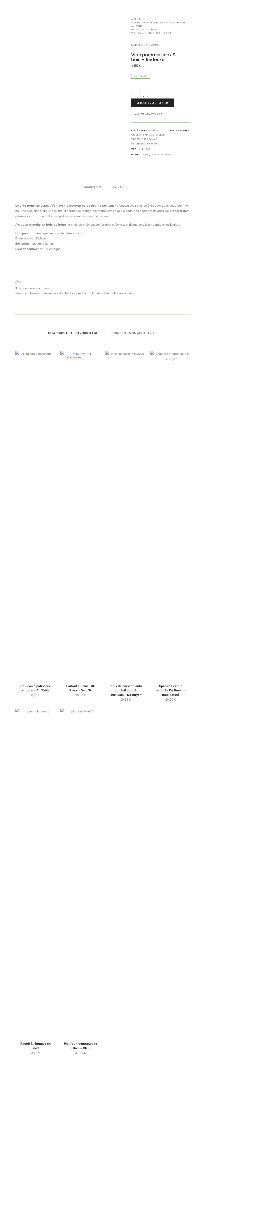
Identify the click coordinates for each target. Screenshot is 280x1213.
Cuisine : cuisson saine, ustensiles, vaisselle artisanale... (148, 135)
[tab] (91, 187)
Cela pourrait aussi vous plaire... (74, 333)
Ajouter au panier (152, 103)
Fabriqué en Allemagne (156, 154)
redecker (144, 149)
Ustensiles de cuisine (145, 143)
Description (91, 187)
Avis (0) (119, 187)
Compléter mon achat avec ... (134, 333)
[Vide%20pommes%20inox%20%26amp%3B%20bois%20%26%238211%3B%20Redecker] (184, 136)
